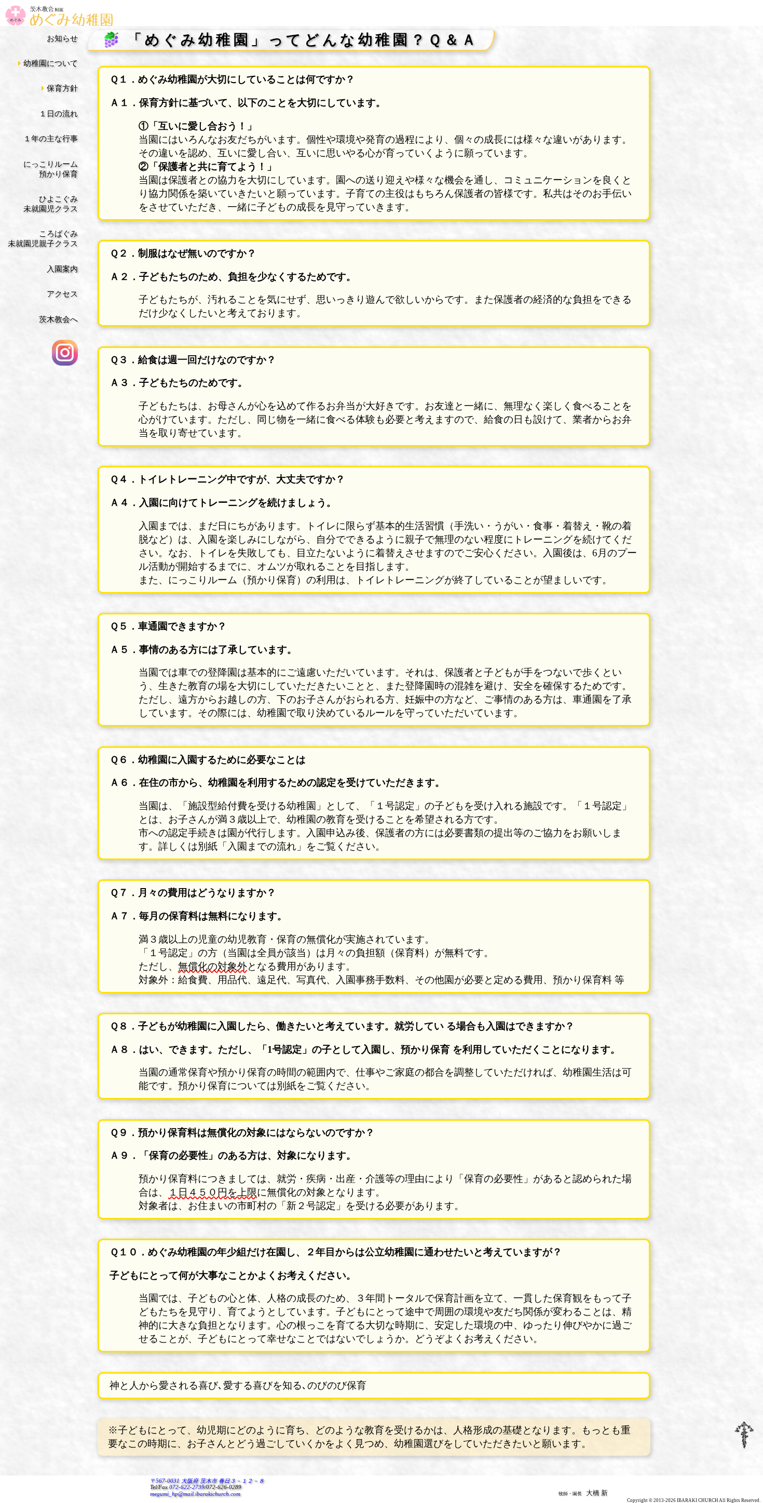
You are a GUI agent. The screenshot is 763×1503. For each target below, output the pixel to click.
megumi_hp (195, 1494)
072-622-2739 (187, 1487)
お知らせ (62, 38)
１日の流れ (58, 114)
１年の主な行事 (50, 139)
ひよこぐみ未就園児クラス (50, 204)
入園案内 (62, 269)
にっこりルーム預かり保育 (50, 169)
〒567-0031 (207, 1481)
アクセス (62, 294)
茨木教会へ (58, 319)
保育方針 (62, 88)
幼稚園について (50, 63)
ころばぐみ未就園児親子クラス (43, 239)
